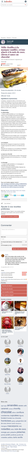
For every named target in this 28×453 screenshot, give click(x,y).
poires (3, 437)
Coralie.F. (20, 366)
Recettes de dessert (7, 285)
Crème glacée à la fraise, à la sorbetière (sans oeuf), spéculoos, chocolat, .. (7, 333)
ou (1, 243)
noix (12, 431)
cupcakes (14, 417)
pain (8, 434)
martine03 (3, 272)
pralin (8, 437)
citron (14, 415)
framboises (6, 422)
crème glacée (13, 190)
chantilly (16, 410)
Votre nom (3, 237)
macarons (18, 426)
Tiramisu (3, 449)
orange (3, 434)
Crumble (7, 449)
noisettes (5, 431)
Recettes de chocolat (7, 289)
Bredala (2, 279)
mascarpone (12, 428)
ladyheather (7, 377)
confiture (20, 414)
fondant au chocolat (14, 420)
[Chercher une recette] (25, 4)
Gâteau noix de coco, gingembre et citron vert (20, 315)
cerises (11, 411)
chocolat (7, 190)
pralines (13, 437)
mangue (23, 190)
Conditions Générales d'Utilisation (8, 446)
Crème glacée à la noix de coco (7, 315)
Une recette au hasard (7, 295)
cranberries (5, 418)
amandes (12, 407)
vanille (14, 192)
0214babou (20, 348)
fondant (4, 420)
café (25, 408)
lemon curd (18, 190)
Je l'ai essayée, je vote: (6, 245)
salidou (10, 440)
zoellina (20, 377)
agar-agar (4, 408)
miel (20, 428)
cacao (20, 407)
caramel (4, 410)
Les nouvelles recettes (7, 292)
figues (21, 418)
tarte (15, 439)
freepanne (7, 348)
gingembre (20, 423)
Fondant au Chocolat (12, 448)
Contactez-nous (22, 446)
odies (8, 1)
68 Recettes (9, 42)
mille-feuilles (3, 192)
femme (7, 367)
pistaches (21, 434)
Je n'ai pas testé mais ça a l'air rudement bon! (11, 242)
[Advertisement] (14, 21)
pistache (13, 434)
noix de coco (9, 192)
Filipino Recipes (13, 449)
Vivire (6, 255)
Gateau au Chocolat (22, 448)
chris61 (7, 396)
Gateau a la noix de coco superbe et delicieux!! (19, 333)
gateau (14, 423)
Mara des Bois (7, 386)
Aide (17, 446)
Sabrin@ (10, 41)
